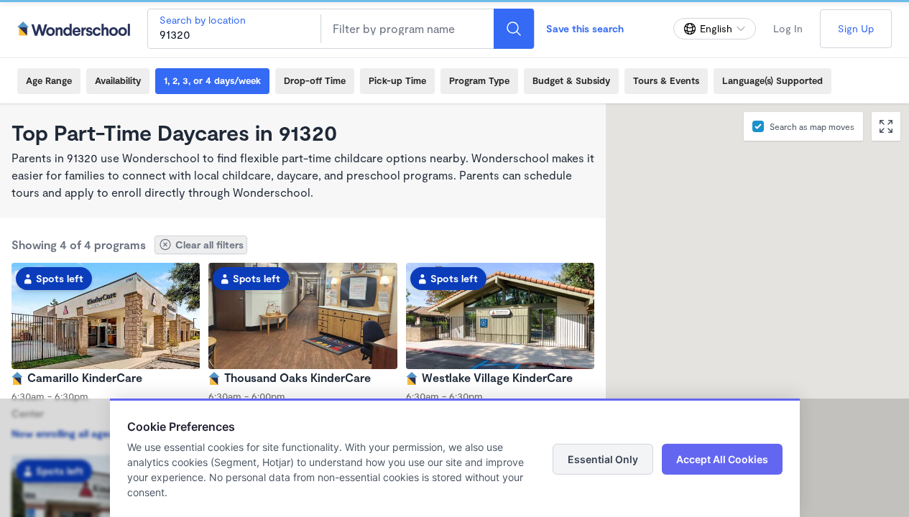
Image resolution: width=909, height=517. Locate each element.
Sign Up (856, 28)
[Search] (514, 29)
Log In (788, 28)
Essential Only (603, 459)
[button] (652, 282)
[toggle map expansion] (886, 126)
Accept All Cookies (722, 459)
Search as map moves (812, 126)
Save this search (585, 28)
